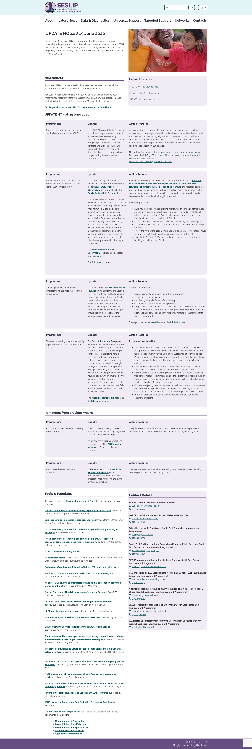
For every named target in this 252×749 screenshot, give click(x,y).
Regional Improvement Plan (80, 501)
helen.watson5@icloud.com (145, 518)
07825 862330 (138, 538)
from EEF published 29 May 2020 (102, 567)
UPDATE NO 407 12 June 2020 (143, 87)
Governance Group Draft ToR (69, 730)
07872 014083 (138, 554)
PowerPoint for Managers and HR (72, 727)
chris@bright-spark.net (142, 534)
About (49, 20)
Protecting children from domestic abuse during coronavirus (170, 152)
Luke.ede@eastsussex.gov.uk (146, 506)
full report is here (100, 401)
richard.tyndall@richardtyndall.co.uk (149, 611)
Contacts (200, 20)
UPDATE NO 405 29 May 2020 (143, 99)
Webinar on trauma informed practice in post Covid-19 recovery (77, 573)
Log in (203, 7)
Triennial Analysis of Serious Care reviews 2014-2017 (72, 617)
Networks (182, 20)
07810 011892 (138, 522)
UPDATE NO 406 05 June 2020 (144, 93)
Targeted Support (157, 20)
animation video (56, 557)
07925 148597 (138, 509)
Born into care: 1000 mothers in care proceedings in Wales (74, 520)
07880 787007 (139, 614)
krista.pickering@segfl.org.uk (145, 550)
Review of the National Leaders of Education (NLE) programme (76, 693)
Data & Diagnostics (95, 20)
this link (97, 256)
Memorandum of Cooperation (70, 721)
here (113, 434)
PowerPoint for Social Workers (70, 724)
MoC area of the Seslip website (64, 711)
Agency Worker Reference (68, 733)
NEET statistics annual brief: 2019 (61, 611)
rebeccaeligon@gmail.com (145, 595)
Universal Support (127, 20)
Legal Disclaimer (199, 745)
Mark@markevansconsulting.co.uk (148, 579)
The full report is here (99, 262)
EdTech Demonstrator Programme (62, 551)
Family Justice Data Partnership (103, 193)
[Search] (191, 7)
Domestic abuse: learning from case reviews (150, 161)
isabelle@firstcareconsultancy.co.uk (149, 566)
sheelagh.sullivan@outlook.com (147, 627)
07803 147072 (138, 582)
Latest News (67, 20)
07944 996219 (138, 598)
